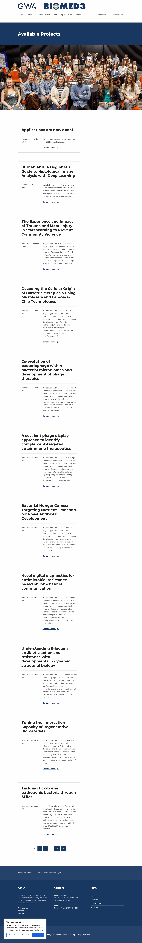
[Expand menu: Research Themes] (51, 14)
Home (22, 14)
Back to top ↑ (86, 934)
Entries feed (95, 900)
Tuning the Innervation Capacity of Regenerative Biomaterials (44, 726)
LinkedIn (21, 913)
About (29, 14)
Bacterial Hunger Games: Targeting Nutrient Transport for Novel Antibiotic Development (49, 512)
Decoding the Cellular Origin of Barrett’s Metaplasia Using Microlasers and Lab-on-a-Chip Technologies (48, 295)
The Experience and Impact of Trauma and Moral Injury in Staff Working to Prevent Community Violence (47, 227)
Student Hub (102, 14)
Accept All (37, 935)
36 (57, 849)
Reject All (25, 935)
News (70, 14)
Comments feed (96, 903)
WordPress (59, 934)
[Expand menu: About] (33, 14)
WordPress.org (96, 907)
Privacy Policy (75, 934)
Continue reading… (51, 147)
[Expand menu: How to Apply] (65, 14)
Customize (12, 935)
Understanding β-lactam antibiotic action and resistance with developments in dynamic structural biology (45, 657)
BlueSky (21, 910)
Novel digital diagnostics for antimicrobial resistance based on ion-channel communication (47, 582)
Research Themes (42, 14)
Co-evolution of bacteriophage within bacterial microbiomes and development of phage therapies (46, 370)
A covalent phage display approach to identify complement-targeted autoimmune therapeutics (46, 442)
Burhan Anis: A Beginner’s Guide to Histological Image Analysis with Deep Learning (48, 171)
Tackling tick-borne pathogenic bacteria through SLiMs (48, 792)
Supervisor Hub (117, 14)
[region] (25, 929)
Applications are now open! (47, 130)
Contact (78, 14)
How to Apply (59, 14)
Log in (93, 896)
